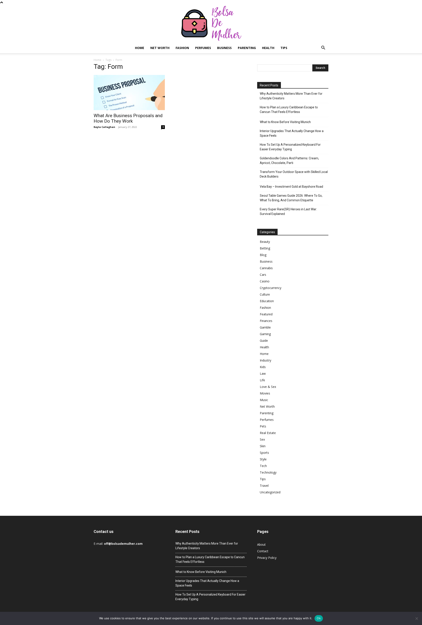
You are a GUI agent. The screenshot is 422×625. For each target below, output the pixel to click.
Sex (262, 439)
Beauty (265, 242)
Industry (265, 360)
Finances (266, 321)
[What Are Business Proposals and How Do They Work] (129, 92)
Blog (263, 255)
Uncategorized (270, 492)
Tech (263, 466)
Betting (265, 248)
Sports (264, 453)
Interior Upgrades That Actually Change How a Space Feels (292, 133)
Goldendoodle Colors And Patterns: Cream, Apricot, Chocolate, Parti (289, 160)
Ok (319, 618)
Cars (263, 275)
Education (267, 301)
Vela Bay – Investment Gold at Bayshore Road (291, 186)
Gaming (265, 334)
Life (262, 380)
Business (224, 48)
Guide (264, 340)
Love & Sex (268, 387)
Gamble (265, 327)
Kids (263, 367)
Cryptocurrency (270, 288)
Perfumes (203, 48)
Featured (266, 314)
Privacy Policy (266, 558)
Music (264, 400)
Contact (262, 551)
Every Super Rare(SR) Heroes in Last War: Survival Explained (288, 211)
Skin (263, 446)
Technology (268, 472)
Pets (263, 426)
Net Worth (159, 48)
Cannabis (266, 268)
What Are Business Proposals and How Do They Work (128, 118)
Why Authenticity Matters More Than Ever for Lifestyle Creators (291, 96)
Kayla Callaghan (104, 127)
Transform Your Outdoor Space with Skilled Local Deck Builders (294, 174)
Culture (265, 294)
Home (139, 48)
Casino (264, 281)
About (261, 544)
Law (263, 373)
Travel (264, 485)
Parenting (247, 48)
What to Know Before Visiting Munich (285, 122)
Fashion (182, 48)
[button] (323, 48)
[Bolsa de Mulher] (211, 24)
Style (263, 459)
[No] (416, 618)
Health (268, 48)
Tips (283, 48)
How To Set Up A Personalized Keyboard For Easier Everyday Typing (290, 147)
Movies (265, 393)
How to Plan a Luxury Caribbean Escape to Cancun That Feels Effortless (289, 109)
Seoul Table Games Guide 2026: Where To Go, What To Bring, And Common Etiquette (291, 198)
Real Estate (268, 433)
